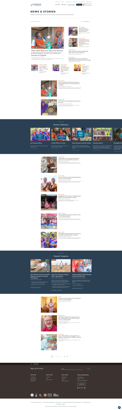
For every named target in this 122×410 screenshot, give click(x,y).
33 (64, 356)
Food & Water (61, 334)
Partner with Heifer (49, 379)
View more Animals (35, 287)
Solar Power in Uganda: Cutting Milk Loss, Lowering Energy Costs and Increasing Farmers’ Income (61, 287)
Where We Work (33, 379)
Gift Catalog (87, 4)
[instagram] (79, 387)
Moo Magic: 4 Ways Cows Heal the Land (38, 284)
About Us (62, 1)
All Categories (85, 21)
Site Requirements (86, 402)
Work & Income (35, 27)
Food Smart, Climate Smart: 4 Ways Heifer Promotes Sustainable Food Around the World (61, 284)
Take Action (63, 4)
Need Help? (75, 1)
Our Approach (32, 377)
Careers (63, 379)
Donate (79, 4)
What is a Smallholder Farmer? (78, 285)
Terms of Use (58, 402)
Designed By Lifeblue (61, 404)
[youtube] (84, 387)
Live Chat (81, 384)
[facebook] (77, 387)
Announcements (61, 315)
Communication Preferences (49, 402)
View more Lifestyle (77, 288)
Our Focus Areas (33, 378)
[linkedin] (81, 387)
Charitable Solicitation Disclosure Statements (72, 402)
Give (47, 378)
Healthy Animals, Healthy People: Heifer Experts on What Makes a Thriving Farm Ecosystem (40, 282)
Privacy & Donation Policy (36, 402)
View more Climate (56, 290)
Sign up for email (36, 368)
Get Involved (48, 377)
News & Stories (71, 4)
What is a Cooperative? (77, 283)
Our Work (57, 4)
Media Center (68, 1)
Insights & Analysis (43, 64)
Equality (83, 64)
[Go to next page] (70, 356)
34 (67, 356)
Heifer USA (63, 378)
